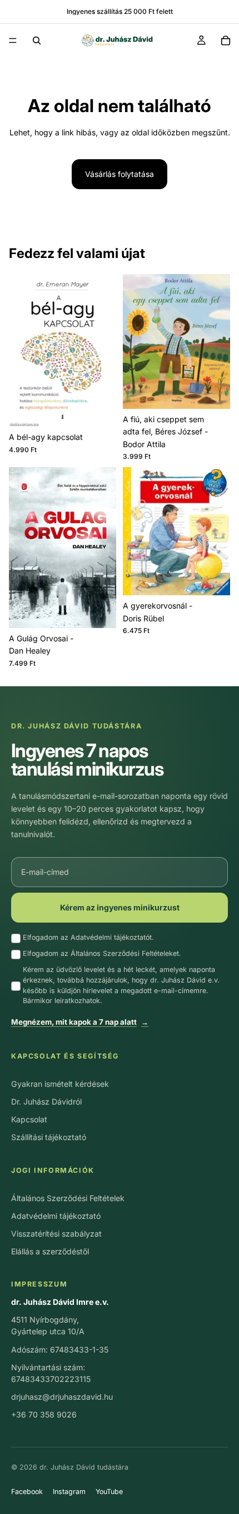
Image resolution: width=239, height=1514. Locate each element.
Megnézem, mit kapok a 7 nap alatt (79, 1021)
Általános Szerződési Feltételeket (125, 953)
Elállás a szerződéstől (50, 1251)
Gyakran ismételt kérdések (60, 1083)
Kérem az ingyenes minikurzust (120, 907)
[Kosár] (225, 40)
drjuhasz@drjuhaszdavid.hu (62, 1396)
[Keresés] (36, 40)
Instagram (69, 1491)
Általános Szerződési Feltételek (68, 1198)
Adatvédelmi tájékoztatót (111, 937)
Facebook (27, 1491)
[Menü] (13, 40)
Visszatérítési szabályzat (56, 1233)
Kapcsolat (29, 1119)
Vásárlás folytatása (119, 174)
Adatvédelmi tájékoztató (56, 1216)
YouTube (109, 1491)
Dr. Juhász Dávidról (46, 1101)
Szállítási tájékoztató (48, 1137)
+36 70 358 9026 (44, 1414)
